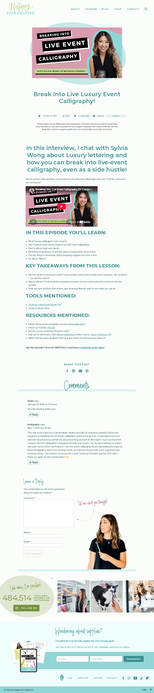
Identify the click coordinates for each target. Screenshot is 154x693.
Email (27, 541)
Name (27, 532)
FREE (66, 331)
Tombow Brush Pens (39, 308)
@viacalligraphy (77, 324)
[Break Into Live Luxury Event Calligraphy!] (87, 370)
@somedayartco (66, 334)
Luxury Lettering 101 (101, 334)
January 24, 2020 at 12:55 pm (42, 404)
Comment (29, 498)
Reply (35, 414)
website (51, 327)
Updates (116, 116)
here (65, 338)
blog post (92, 338)
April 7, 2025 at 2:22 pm (39, 427)
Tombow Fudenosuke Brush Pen (44, 304)
